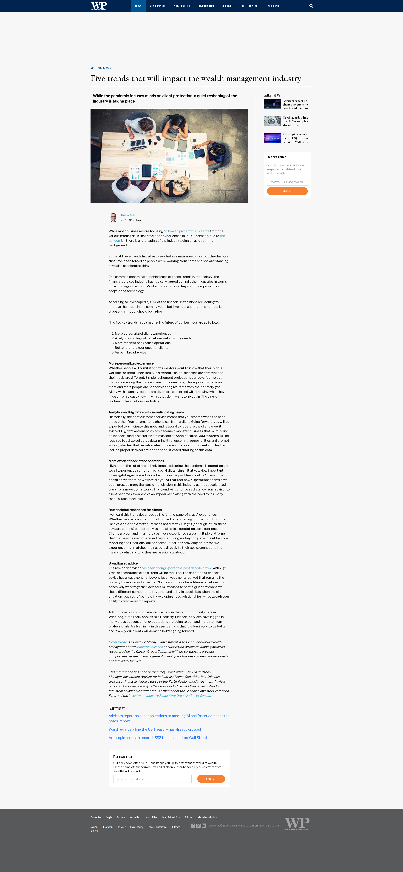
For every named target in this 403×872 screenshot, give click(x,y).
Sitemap (176, 827)
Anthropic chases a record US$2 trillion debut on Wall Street (158, 738)
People (109, 817)
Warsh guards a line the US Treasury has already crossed (155, 729)
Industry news (104, 67)
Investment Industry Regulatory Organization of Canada (169, 696)
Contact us (108, 827)
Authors (188, 817)
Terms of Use (151, 817)
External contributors (207, 817)
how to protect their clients (188, 231)
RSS (93, 831)
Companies (96, 817)
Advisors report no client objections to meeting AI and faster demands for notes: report (297, 104)
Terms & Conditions (171, 817)
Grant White (130, 215)
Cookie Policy (136, 827)
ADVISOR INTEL (158, 6)
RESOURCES (228, 6)
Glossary (121, 817)
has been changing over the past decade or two (176, 568)
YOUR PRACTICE (182, 6)
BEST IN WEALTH (251, 6)
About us (95, 827)
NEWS (138, 6)
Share (138, 220)
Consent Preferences (157, 827)
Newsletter (135, 817)
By (128, 215)
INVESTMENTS (206, 6)
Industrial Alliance (149, 647)
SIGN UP (211, 778)
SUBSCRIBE (274, 6)
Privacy (122, 827)
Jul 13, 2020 (126, 220)
